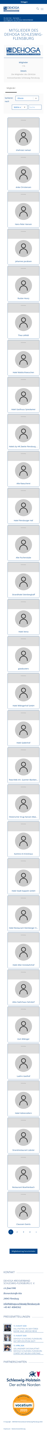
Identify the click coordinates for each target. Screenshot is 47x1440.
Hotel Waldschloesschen (23, 372)
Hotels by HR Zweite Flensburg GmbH (25, 446)
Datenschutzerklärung (18, 1429)
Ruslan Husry (23, 298)
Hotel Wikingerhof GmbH (23, 705)
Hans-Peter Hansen (23, 224)
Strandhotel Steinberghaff (23, 594)
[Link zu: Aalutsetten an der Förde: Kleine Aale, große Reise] (7, 1328)
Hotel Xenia (23, 631)
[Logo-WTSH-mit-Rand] (23, 1379)
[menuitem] (24, 2)
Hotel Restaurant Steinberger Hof (23, 928)
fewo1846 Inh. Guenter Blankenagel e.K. (26, 779)
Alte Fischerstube (23, 557)
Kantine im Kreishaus (23, 854)
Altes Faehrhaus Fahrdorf (23, 1002)
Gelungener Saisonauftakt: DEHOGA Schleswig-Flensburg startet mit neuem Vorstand (27, 1351)
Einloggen (24, 2)
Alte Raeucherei (23, 483)
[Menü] (42, 9)
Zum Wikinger (23, 1039)
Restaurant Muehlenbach (23, 1187)
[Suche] (36, 9)
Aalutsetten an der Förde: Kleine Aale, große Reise (25, 1329)
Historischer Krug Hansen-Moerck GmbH (27, 817)
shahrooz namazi (23, 150)
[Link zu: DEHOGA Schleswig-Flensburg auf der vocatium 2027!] (7, 1338)
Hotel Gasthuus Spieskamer (23, 409)
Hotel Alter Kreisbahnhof (23, 965)
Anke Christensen (23, 187)
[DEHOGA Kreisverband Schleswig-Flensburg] (20, 9)
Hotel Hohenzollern (23, 1113)
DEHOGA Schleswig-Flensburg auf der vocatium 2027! (27, 1339)
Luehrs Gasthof (23, 1076)
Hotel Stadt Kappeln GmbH (23, 891)
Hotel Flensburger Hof (23, 520)
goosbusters (23, 668)
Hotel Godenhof (23, 742)
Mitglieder (11, 88)
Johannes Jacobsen (23, 261)
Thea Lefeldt (23, 335)
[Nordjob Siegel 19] (23, 1405)
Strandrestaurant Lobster (23, 1150)
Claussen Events (23, 1224)
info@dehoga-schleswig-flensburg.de (22, 1303)
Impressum (7, 1429)
